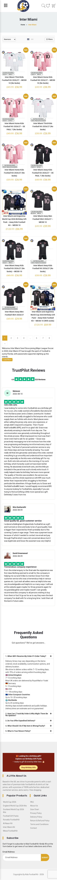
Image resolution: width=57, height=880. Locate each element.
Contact (33, 828)
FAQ (32, 802)
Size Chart (34, 809)
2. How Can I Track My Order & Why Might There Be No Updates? (26, 714)
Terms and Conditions (39, 824)
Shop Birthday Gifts (28, 767)
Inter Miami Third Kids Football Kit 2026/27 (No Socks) (42, 126)
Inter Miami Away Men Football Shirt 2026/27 (14, 313)
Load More (7, 360)
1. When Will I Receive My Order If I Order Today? (25, 656)
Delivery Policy (36, 817)
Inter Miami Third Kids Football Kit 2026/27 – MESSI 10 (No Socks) (14, 80)
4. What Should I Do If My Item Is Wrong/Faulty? (25, 726)
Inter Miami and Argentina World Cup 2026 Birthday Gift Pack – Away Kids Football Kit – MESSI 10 (14, 220)
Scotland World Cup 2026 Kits (13, 810)
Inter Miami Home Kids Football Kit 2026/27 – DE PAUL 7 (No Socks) (14, 126)
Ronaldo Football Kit (11, 820)
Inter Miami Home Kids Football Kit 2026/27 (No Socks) (14, 173)
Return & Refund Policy (39, 821)
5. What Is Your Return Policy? (18, 731)
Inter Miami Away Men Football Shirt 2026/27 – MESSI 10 (43, 219)
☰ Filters (49, 39)
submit (45, 857)
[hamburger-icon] (6, 6)
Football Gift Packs (11, 816)
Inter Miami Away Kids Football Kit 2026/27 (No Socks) (42, 268)
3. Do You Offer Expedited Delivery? (20, 721)
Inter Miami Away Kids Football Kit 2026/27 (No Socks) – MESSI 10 (14, 268)
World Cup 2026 (9, 802)
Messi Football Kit (10, 831)
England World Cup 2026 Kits (15, 806)
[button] (28, 656)
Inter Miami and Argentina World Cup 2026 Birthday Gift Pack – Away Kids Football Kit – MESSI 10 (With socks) (43, 316)
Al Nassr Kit (7, 823)
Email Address (9, 852)
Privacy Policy (36, 813)
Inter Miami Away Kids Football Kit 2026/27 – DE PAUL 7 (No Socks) (43, 173)
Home (23, 25)
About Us (34, 806)
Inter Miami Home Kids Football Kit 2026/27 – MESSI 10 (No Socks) (42, 80)
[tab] (28, 39)
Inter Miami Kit (9, 827)
